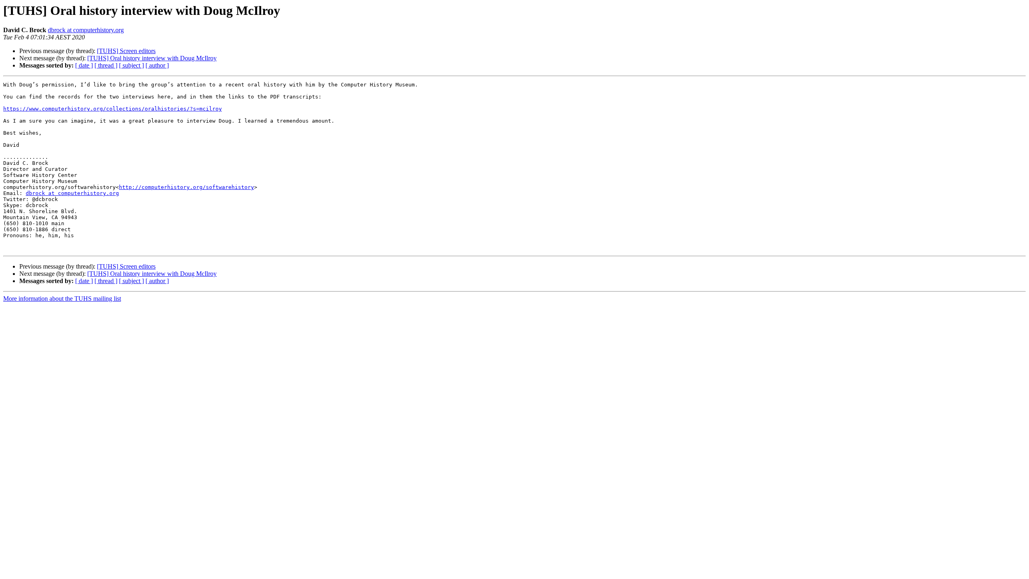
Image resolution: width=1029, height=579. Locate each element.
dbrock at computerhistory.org (86, 30)
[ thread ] (105, 65)
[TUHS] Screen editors (126, 50)
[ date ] (84, 65)
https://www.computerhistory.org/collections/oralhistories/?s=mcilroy (112, 109)
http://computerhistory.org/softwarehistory (186, 187)
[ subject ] (131, 65)
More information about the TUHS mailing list (62, 298)
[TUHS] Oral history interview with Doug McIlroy (152, 58)
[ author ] (157, 65)
